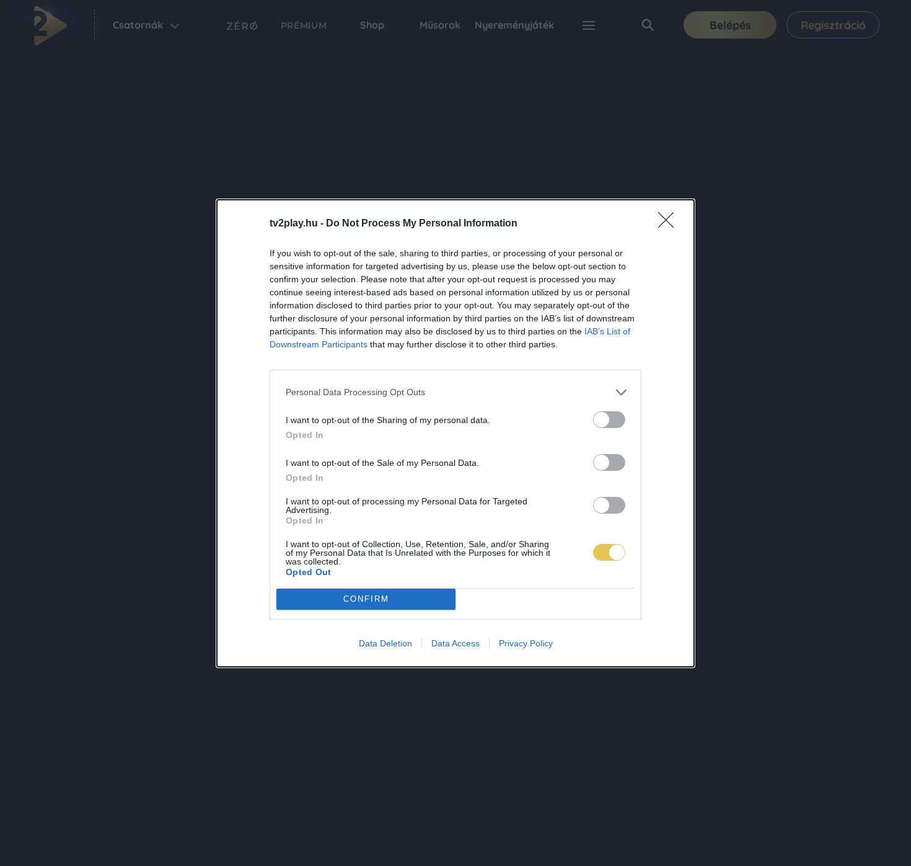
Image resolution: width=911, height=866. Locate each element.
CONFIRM (366, 599)
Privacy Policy (526, 643)
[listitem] (455, 392)
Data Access (455, 643)
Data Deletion (385, 643)
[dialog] (455, 433)
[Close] (670, 224)
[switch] (609, 419)
